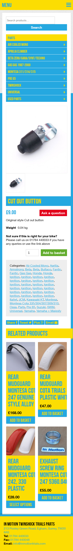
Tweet (24, 322)
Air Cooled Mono (18, 44)
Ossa (13, 307)
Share (11, 322)
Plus (37, 322)
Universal (14, 92)
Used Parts (14, 99)
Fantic (57, 269)
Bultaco (46, 269)
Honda (37, 273)
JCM (22, 299)
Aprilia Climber (17, 51)
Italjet (13, 299)
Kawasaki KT (35, 299)
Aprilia (54, 265)
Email (50, 322)
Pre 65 (12, 78)
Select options (21, 504)
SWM (50, 307)
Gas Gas (25, 273)
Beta (28, 269)
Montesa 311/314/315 (22, 72)
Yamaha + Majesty (48, 310)
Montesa (51, 299)
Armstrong (17, 269)
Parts (11, 38)
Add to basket (54, 253)
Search (36, 27)
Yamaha (29, 310)
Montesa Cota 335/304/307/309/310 (34, 303)
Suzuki (41, 307)
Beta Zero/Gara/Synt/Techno (26, 58)
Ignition (15, 277)
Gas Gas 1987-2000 (19, 65)
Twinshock (14, 85)
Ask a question (53, 213)
